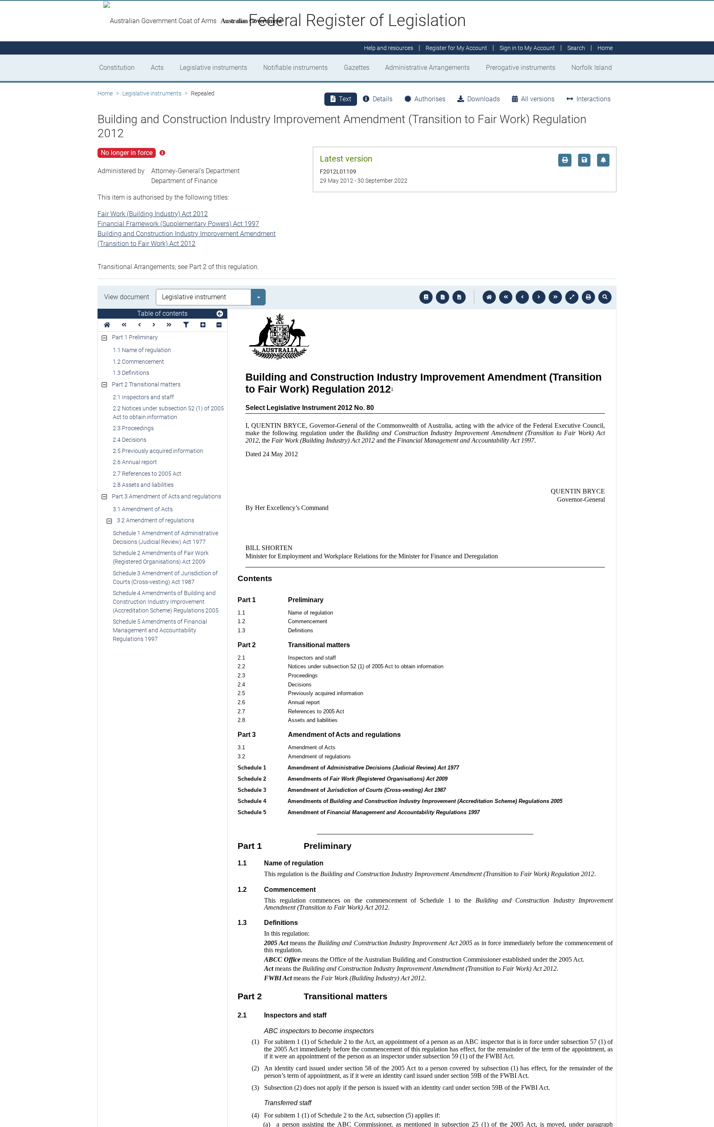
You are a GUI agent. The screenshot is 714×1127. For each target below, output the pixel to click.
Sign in (527, 48)
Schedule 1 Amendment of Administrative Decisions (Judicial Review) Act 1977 (165, 537)
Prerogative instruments (520, 67)
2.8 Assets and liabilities (143, 484)
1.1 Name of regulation (142, 350)
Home (105, 93)
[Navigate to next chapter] (555, 297)
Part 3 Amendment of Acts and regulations (166, 496)
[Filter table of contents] (186, 325)
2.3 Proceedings (133, 428)
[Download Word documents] (459, 297)
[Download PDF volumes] (442, 297)
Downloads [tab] (483, 99)
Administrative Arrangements (427, 67)
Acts (157, 67)
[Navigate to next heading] (154, 325)
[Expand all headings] (203, 325)
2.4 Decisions (129, 439)
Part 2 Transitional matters (146, 384)
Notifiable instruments (295, 67)
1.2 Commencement (138, 361)
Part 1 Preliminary (135, 337)
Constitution (117, 67)
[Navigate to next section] (538, 297)
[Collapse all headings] (219, 325)
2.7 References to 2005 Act (147, 473)
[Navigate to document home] (489, 297)
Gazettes (356, 67)
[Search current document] (605, 297)
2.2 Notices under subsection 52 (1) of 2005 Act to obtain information (168, 412)
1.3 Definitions (131, 372)
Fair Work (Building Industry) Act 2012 (153, 214)
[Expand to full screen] (571, 297)
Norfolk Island (591, 67)
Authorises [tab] (429, 99)
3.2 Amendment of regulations (155, 520)
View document (126, 297)
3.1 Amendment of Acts (143, 509)
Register (456, 48)
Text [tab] (345, 99)
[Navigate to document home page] (107, 325)
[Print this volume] (588, 297)
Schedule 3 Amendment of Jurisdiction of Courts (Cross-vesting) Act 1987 (165, 577)
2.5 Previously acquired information (158, 451)
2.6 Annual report (135, 462)
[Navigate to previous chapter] (505, 297)
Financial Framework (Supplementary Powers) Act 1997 (178, 224)
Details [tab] (383, 99)
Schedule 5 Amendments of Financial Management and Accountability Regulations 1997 (160, 630)
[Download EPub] (426, 297)
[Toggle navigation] (220, 314)
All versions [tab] (538, 99)
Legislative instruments (213, 67)
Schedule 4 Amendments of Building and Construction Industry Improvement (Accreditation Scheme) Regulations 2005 (166, 602)
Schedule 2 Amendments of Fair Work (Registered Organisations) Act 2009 (161, 557)
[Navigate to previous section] (522, 297)
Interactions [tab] (593, 99)
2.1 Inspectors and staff (143, 397)
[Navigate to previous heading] (139, 325)
